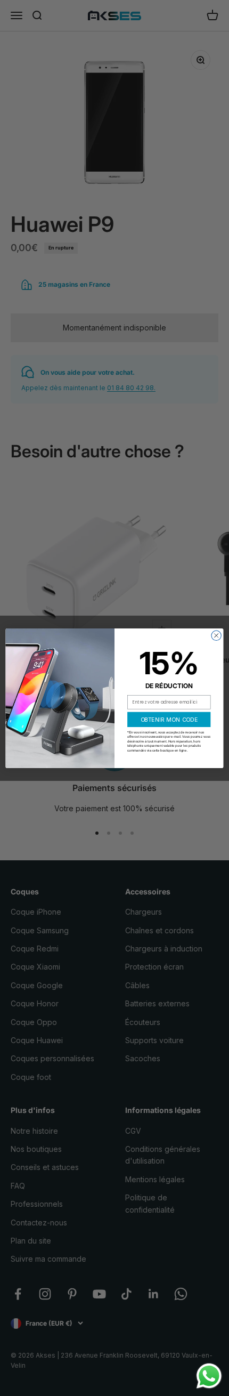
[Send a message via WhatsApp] (209, 1376)
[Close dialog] (216, 635)
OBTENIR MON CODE (169, 719)
